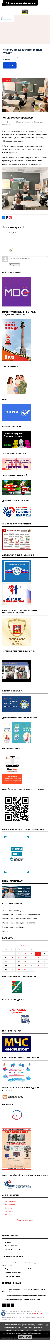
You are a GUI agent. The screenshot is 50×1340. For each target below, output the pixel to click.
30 (25, 969)
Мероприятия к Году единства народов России (21, 914)
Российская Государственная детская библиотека (25, 1295)
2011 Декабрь (10, 1201)
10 (31, 957)
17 (31, 961)
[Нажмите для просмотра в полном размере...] (25, 209)
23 (25, 965)
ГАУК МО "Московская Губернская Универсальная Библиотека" (23, 1290)
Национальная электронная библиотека (21, 1269)
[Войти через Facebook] (11, 242)
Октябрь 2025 (25, 945)
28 (12, 969)
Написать (10, 65)
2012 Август (9, 1214)
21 (12, 965)
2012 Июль (9, 1211)
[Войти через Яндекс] (11, 246)
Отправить (14, 265)
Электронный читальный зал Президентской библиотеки (22, 1264)
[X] (7, 217)
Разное (5, 931)
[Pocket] (10, 217)
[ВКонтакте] (3, 217)
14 (12, 961)
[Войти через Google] (11, 250)
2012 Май (8, 1208)
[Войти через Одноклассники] (11, 253)
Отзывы (7, 1242)
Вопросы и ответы (12, 1249)
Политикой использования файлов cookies (23, 1333)
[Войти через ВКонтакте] (11, 239)
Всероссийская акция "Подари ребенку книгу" (23, 1299)
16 (25, 961)
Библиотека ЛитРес (12, 1272)
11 (38, 957)
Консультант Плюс (12, 1276)
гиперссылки (38, 1313)
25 (38, 965)
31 (31, 969)
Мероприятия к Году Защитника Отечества (19, 919)
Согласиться (25, 1337)
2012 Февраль (10, 1205)
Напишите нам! (10, 1246)
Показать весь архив (25, 1220)
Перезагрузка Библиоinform (13, 927)
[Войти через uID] (11, 235)
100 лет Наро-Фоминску (11, 910)
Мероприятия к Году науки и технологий (18, 923)
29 (19, 969)
